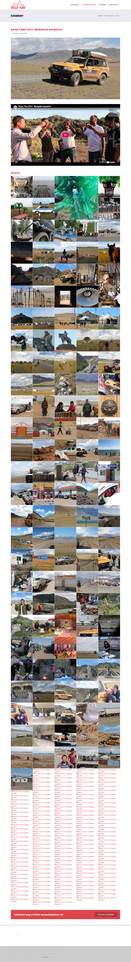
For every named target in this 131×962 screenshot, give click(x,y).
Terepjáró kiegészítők (18, 954)
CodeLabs (45, 957)
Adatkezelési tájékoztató (40, 951)
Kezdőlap (100, 16)
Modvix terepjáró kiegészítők (36, 954)
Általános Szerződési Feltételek (20, 951)
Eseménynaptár (109, 16)
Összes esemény (106, 914)
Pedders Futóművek (53, 954)
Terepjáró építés (56, 951)
